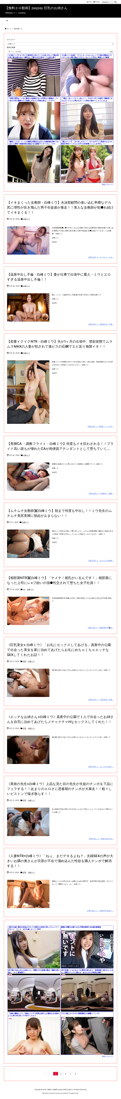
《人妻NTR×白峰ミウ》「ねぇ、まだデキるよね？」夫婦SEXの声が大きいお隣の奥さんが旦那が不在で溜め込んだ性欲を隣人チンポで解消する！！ (60, 861)
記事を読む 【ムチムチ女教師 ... (101, 561)
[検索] (115, 2)
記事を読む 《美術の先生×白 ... (101, 839)
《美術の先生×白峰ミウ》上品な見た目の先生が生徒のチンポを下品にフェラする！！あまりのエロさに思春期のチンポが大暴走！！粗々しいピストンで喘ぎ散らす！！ (60, 789)
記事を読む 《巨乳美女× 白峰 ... (101, 700)
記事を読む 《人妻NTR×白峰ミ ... (100, 911)
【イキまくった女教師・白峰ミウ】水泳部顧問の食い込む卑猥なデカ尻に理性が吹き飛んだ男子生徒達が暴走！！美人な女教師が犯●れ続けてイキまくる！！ (60, 207)
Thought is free (73, 1093)
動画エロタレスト (108, 184)
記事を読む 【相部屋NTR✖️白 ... (101, 628)
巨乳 (24, 661)
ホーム (9, 29)
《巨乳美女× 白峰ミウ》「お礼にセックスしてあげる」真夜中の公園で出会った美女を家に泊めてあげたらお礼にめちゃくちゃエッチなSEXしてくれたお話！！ (59, 650)
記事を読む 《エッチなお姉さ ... (101, 767)
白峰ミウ (26, 219)
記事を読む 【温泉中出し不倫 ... (101, 324)
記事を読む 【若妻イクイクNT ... (101, 426)
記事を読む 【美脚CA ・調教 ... (101, 493)
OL (24, 589)
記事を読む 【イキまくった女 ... (101, 257)
